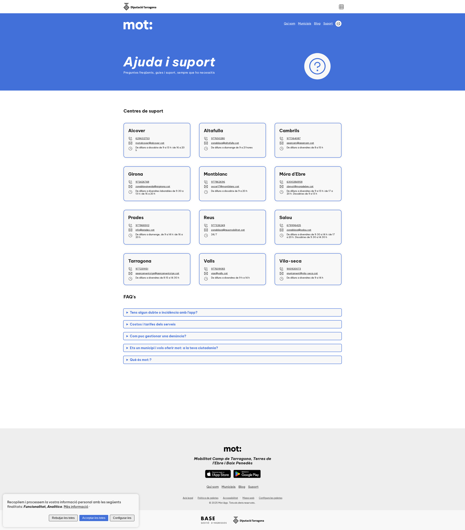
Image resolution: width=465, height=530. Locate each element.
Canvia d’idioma (338, 24)
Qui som (289, 23)
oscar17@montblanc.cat (225, 186)
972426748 (142, 181)
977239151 (142, 268)
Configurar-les (122, 517)
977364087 (294, 138)
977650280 (218, 138)
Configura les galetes (270, 497)
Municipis (304, 23)
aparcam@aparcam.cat (300, 142)
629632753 (143, 138)
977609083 (218, 268)
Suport (328, 23)
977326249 (218, 225)
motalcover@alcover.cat (150, 142)
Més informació (76, 507)
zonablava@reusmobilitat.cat (228, 229)
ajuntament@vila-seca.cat (302, 273)
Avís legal (188, 497)
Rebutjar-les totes (63, 517)
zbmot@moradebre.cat (300, 186)
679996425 (294, 225)
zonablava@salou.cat (299, 229)
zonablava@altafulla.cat (225, 142)
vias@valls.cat (219, 273)
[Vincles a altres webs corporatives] (341, 7)
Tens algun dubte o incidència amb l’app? (163, 312)
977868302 (142, 225)
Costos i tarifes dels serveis (153, 324)
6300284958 (294, 181)
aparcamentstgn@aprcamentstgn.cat (157, 273)
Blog (317, 23)
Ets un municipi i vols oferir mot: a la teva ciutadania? (174, 348)
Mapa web (248, 497)
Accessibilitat (230, 497)
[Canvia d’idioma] (338, 24)
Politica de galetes (208, 497)
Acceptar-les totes (93, 517)
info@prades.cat (145, 229)
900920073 (294, 268)
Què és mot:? (140, 360)
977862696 (218, 181)
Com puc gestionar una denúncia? (158, 336)
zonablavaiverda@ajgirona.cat (153, 186)
